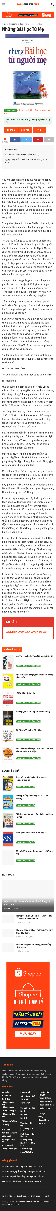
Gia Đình (6, 1130)
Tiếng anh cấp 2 (9, 1107)
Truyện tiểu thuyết (43, 1093)
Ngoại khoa (43, 1120)
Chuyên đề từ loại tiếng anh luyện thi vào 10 (22, 1166)
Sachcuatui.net (14, 1204)
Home (4, 24)
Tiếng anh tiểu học (8, 1115)
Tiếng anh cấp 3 (9, 1111)
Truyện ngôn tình (46, 1105)
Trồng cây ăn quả (9, 1149)
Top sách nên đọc (16, 24)
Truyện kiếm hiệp (45, 1101)
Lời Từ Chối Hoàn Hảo (25, 693)
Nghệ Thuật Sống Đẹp (33, 24)
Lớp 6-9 (23, 1118)
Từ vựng (5, 1125)
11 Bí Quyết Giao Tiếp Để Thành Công (33, 712)
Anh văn (5, 1092)
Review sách (26, 1092)
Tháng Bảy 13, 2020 (23, 951)
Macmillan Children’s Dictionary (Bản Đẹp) (21, 1181)
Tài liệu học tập (27, 1108)
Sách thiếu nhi (26, 1152)
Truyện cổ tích (44, 1098)
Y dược (41, 1113)
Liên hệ (47, 1196)
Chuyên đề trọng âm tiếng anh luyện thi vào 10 (23, 1171)
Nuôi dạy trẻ (7, 1145)
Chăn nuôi (6, 1136)
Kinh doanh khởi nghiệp (27, 1135)
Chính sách (35, 1196)
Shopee (25, 130)
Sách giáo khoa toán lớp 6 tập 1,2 (31, 832)
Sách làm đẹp (26, 1149)
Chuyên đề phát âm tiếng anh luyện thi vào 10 (23, 1176)
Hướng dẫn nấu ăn (8, 1141)
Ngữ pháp (6, 1096)
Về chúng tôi (7, 1196)
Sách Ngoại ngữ (27, 1096)
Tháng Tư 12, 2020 (12, 908)
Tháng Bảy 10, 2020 (23, 922)
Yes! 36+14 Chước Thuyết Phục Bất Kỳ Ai (23, 154)
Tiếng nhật (25, 1103)
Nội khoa (42, 1124)
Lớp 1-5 (23, 1111)
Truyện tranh (44, 1108)
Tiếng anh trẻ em (9, 1121)
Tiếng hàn (24, 1099)
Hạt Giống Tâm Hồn (26, 1130)
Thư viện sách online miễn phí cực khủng (32, 1201)
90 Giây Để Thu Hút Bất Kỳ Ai (29, 730)
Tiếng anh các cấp (8, 1103)
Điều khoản (21, 1196)
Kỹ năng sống (26, 1140)
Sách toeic (6, 1099)
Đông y (41, 1117)
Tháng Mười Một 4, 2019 (25, 937)
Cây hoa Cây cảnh (9, 1133)
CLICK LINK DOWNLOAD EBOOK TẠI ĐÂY (26, 631)
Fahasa (11, 130)
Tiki (39, 130)
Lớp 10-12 (24, 1115)
